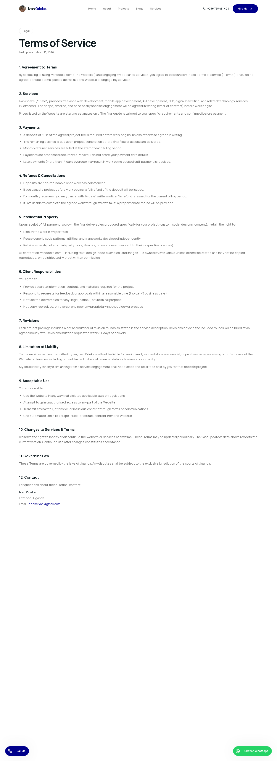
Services (155, 8)
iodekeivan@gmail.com (44, 504)
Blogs (139, 8)
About (107, 8)
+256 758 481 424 (218, 8)
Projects (123, 8)
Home (92, 8)
